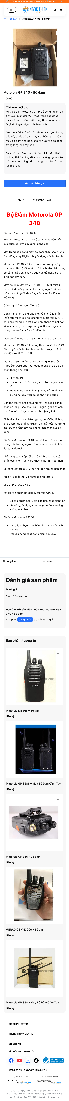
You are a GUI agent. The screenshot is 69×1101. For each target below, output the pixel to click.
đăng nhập (25, 619)
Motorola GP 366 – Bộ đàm (23, 856)
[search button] (54, 9)
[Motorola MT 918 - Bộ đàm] (34, 676)
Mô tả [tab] (21, 200)
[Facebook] (11, 1060)
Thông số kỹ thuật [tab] (40, 200)
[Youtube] (19, 1060)
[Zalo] (27, 1060)
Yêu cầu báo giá (35, 183)
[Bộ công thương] (53, 1060)
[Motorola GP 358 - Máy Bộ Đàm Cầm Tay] (34, 968)
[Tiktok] (36, 1060)
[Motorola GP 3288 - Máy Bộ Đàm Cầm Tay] (34, 749)
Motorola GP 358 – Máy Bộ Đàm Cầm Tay (32, 1002)
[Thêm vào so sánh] (58, 652)
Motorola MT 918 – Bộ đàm (23, 710)
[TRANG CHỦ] (5, 19)
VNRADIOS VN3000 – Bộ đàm (25, 929)
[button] (34, 1024)
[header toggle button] (11, 10)
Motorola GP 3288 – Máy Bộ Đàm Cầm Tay (33, 783)
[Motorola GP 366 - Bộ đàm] (34, 822)
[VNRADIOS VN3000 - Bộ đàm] (34, 895)
